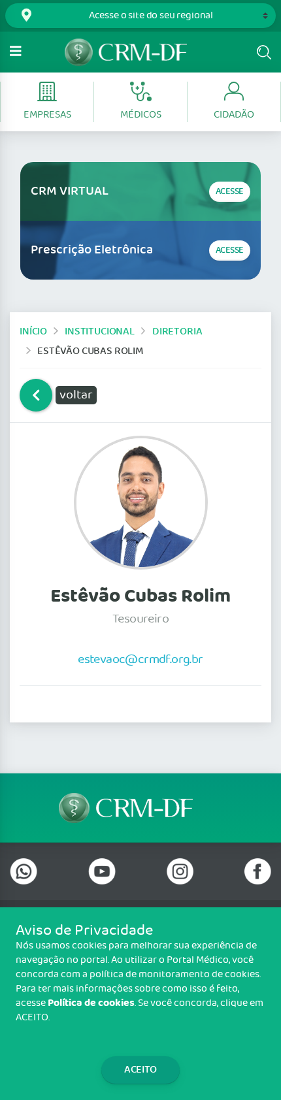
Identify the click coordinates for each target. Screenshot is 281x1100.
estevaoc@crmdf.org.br (140, 659)
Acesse (230, 192)
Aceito (140, 1069)
